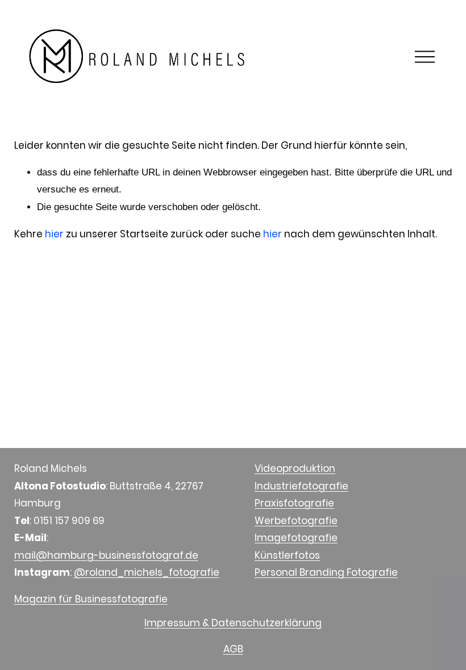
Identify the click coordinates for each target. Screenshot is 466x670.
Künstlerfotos (287, 555)
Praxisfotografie (294, 503)
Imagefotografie (296, 538)
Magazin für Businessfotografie (91, 599)
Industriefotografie (301, 486)
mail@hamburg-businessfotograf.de (106, 555)
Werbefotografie (296, 520)
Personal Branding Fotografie (326, 572)
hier (54, 234)
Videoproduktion (295, 468)
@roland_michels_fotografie (146, 572)
